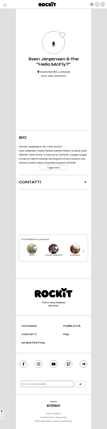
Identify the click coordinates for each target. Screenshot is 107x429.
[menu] (4, 4)
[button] (23, 251)
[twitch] (68, 364)
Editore (52, 402)
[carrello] (92, 4)
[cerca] (97, 4)
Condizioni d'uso (47, 417)
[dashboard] (103, 4)
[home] (47, 4)
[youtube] (53, 364)
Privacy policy (61, 417)
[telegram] (83, 364)
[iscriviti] (80, 384)
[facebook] (23, 364)
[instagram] (38, 364)
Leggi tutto (53, 167)
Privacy (2, 415)
